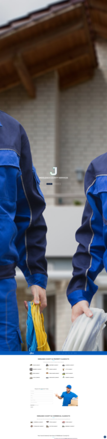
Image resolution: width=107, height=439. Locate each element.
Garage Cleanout (53, 369)
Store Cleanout (68, 422)
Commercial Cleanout (38, 422)
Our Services (57, 183)
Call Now (49, 183)
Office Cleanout (53, 422)
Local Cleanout (36, 377)
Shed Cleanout (36, 373)
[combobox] (41, 400)
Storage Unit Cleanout (39, 426)
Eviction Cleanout (53, 426)
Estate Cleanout (69, 373)
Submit (32, 407)
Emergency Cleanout (69, 426)
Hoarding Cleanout (70, 365)
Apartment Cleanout (53, 365)
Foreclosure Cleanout (54, 373)
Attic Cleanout (69, 369)
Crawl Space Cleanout (54, 377)
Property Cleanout (70, 377)
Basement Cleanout (37, 369)
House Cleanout (36, 365)
